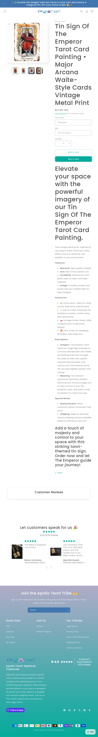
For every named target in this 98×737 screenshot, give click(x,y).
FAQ (8, 626)
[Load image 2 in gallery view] (23, 70)
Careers (39, 626)
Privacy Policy (73, 631)
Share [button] (60, 473)
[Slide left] (8, 70)
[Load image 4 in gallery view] (39, 70)
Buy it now (73, 159)
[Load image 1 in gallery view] (15, 70)
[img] (49, 532)
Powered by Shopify (57, 730)
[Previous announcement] (4, 3)
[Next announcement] (93, 3)
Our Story (10, 637)
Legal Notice (72, 626)
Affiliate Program (44, 631)
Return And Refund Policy (78, 637)
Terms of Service (74, 648)
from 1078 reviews (49, 535)
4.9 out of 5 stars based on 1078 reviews (84, 662)
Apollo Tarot (44, 730)
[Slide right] (46, 70)
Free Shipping (60, 113)
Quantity (58, 139)
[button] (5, 11)
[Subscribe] (67, 610)
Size (56, 128)
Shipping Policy (73, 642)
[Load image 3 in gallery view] (31, 70)
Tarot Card (59, 118)
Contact (10, 631)
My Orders (10, 642)
